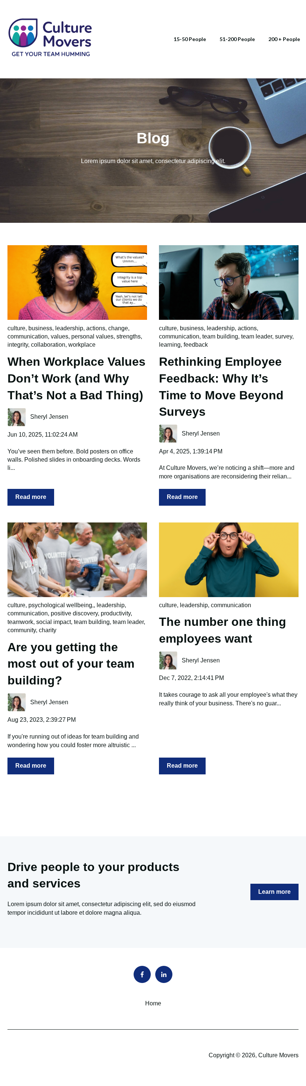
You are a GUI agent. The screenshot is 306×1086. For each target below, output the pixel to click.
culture (16, 328)
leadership (69, 328)
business (40, 328)
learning (170, 344)
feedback (196, 344)
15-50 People (190, 39)
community (21, 630)
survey (283, 336)
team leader (256, 336)
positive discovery (74, 613)
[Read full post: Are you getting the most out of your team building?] (77, 559)
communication (27, 336)
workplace (82, 344)
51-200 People (237, 39)
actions (95, 328)
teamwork (20, 622)
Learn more (274, 892)
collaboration (48, 344)
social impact (53, 622)
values (59, 336)
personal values (92, 336)
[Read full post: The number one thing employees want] (229, 559)
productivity (116, 613)
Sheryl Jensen (49, 417)
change (118, 328)
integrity (17, 344)
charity (47, 630)
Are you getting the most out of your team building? (70, 663)
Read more (30, 497)
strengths (128, 336)
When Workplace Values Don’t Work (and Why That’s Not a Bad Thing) (76, 378)
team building (220, 336)
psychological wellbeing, (61, 605)
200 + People (284, 39)
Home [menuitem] (153, 1003)
